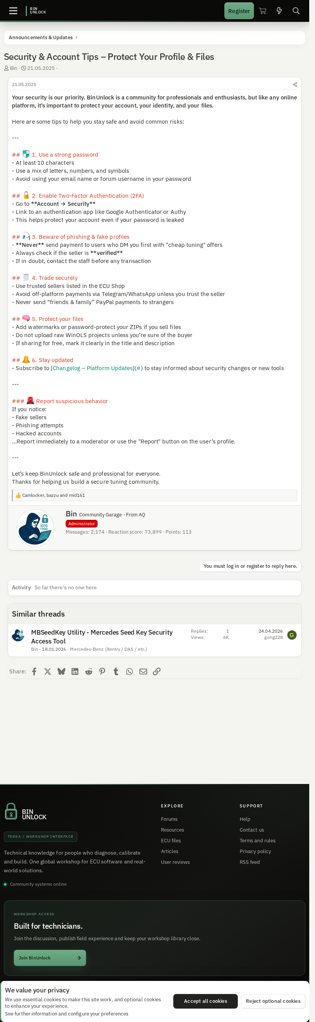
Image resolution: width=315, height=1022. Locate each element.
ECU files (171, 840)
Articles (170, 851)
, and (53, 495)
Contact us (252, 830)
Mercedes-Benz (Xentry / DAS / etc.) (108, 649)
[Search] (296, 10)
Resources (172, 830)
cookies (52, 999)
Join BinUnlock (35, 958)
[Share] (295, 84)
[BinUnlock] (36, 10)
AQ (142, 514)
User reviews (175, 862)
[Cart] (262, 10)
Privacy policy (255, 851)
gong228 (273, 637)
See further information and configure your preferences (66, 1013)
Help (245, 819)
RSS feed (250, 862)
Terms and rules (257, 840)
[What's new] (279, 10)
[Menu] (13, 10)
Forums (169, 819)
